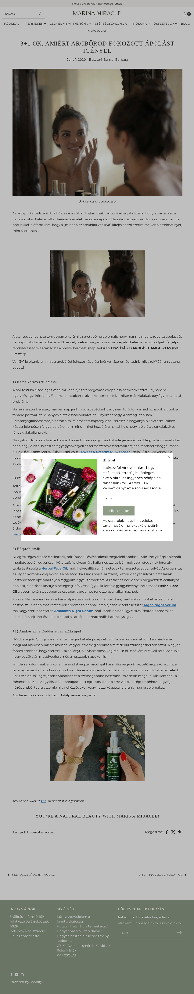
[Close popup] (168, 456)
